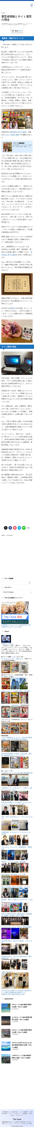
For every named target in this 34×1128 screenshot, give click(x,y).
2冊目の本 (13, 308)
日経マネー (19, 658)
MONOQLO (15, 705)
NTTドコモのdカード (12, 816)
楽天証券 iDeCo (6, 941)
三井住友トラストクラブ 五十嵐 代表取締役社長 (17, 773)
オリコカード (14, 832)
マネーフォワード (7, 971)
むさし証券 (21, 874)
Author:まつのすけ (7, 643)
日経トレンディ (6, 691)
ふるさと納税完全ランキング (10, 737)
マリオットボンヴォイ (8, 927)
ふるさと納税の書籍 (12, 135)
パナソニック (14, 958)
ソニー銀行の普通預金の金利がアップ (13, 992)
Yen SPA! (27, 691)
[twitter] (6, 528)
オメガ (19, 927)
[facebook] (10, 528)
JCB (2, 816)
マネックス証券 (13, 862)
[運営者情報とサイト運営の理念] (19, 528)
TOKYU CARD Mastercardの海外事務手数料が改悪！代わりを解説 (22, 1045)
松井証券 (14, 874)
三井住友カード (6, 788)
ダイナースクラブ (10, 789)
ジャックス (5, 847)
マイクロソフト (25, 832)
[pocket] (15, 528)
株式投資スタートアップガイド (14, 755)
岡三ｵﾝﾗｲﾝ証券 (6, 887)
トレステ (27, 887)
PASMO (4, 899)
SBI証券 (4, 862)
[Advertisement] (17, 505)
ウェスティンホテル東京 (17, 804)
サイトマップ (19, 1115)
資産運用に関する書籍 (18, 132)
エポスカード (17, 788)
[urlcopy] (28, 528)
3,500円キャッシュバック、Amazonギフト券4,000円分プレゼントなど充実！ (16, 625)
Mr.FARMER (27, 927)
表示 (20, 31)
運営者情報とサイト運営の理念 (10, 1112)
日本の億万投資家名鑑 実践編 (16, 739)
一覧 (13, 657)
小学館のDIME (17, 691)
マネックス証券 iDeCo (20, 956)
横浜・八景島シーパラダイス (17, 899)
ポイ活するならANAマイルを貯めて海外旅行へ (16, 990)
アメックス (13, 847)
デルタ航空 (17, 802)
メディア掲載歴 (23, 1112)
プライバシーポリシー (14, 1113)
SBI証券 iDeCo (6, 956)
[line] (24, 528)
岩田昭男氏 (22, 847)
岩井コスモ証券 (17, 887)
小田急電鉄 (5, 832)
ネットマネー (5, 705)
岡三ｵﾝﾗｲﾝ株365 (18, 941)
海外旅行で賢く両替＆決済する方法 (13, 994)
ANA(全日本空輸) (7, 802)
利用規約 (24, 1113)
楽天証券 (22, 862)
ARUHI (3, 834)
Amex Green (5, 874)
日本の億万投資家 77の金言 (10, 753)
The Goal (17, 1119)
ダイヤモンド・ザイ (7, 658)
